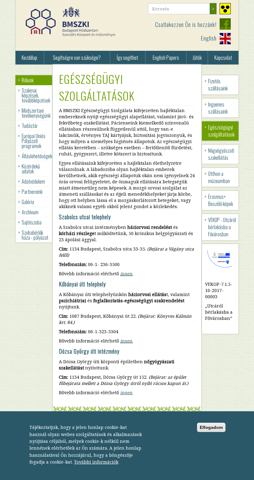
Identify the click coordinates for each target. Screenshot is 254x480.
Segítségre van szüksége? (77, 57)
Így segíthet (127, 57)
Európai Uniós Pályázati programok (34, 141)
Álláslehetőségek (37, 156)
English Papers (166, 57)
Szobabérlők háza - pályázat (35, 235)
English (209, 38)
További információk (96, 462)
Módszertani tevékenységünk (36, 113)
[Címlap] (72, 21)
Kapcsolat (223, 57)
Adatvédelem (33, 181)
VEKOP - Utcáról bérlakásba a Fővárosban (222, 227)
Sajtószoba (32, 222)
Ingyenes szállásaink (218, 108)
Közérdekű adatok (31, 169)
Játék (197, 57)
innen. (126, 274)
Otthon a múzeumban (219, 177)
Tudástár (30, 125)
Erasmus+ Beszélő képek (220, 200)
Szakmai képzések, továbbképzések (36, 95)
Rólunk (27, 80)
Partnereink (32, 191)
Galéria (28, 202)
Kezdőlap (29, 57)
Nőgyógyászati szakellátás (221, 154)
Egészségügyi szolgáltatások (221, 131)
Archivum (30, 212)
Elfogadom (211, 427)
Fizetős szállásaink (218, 84)
